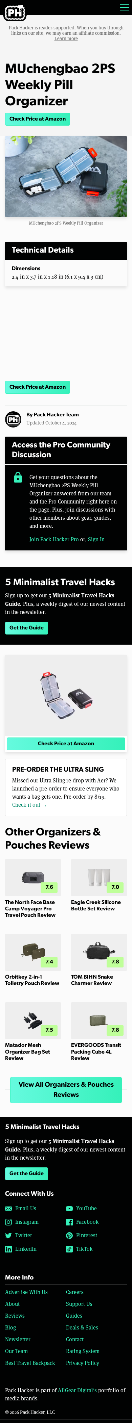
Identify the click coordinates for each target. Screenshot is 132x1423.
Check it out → (29, 804)
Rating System (83, 1351)
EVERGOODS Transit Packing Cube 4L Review (96, 1052)
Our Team (16, 1351)
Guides (74, 1315)
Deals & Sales (82, 1327)
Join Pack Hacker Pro (54, 539)
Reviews (15, 1315)
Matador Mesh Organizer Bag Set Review (27, 1052)
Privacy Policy (82, 1363)
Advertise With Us (26, 1292)
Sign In (96, 539)
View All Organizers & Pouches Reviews (66, 1090)
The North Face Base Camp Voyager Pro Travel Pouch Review (30, 909)
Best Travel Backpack (30, 1363)
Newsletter (17, 1339)
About (12, 1304)
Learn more (66, 38)
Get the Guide (26, 628)
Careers (75, 1292)
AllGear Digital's (77, 1390)
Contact (75, 1339)
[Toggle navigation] (124, 7)
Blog (10, 1327)
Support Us (79, 1304)
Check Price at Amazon (37, 119)
